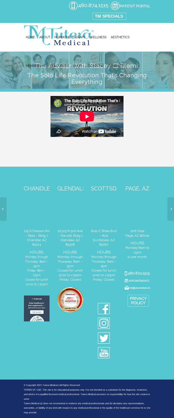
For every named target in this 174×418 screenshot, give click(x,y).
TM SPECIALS (109, 16)
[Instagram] (103, 324)
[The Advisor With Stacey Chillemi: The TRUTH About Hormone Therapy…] (170, 209)
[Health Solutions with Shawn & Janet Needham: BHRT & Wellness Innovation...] (3, 209)
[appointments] (130, 9)
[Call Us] (137, 274)
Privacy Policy (138, 300)
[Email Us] (137, 288)
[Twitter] (103, 338)
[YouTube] (103, 353)
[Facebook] (103, 309)
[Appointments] (137, 281)
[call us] (89, 9)
